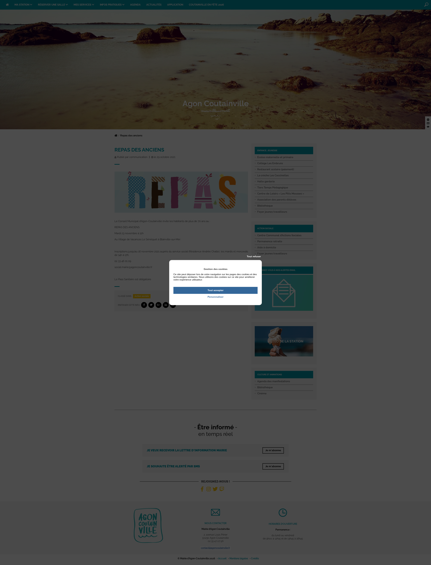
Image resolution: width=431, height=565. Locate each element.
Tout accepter (215, 290)
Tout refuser (254, 256)
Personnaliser (215, 296)
